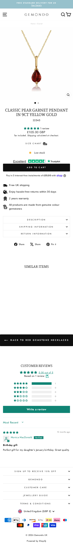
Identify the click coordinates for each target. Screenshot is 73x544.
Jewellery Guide (35, 495)
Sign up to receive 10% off (36, 471)
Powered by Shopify (36, 541)
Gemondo (35, 479)
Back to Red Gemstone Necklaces (39, 340)
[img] (11, 432)
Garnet (39, 23)
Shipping (31, 135)
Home (33, 23)
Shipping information (36, 226)
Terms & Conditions (35, 503)
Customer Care (35, 487)
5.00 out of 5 (46, 372)
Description (36, 219)
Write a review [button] (36, 409)
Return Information (36, 233)
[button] (32, 128)
